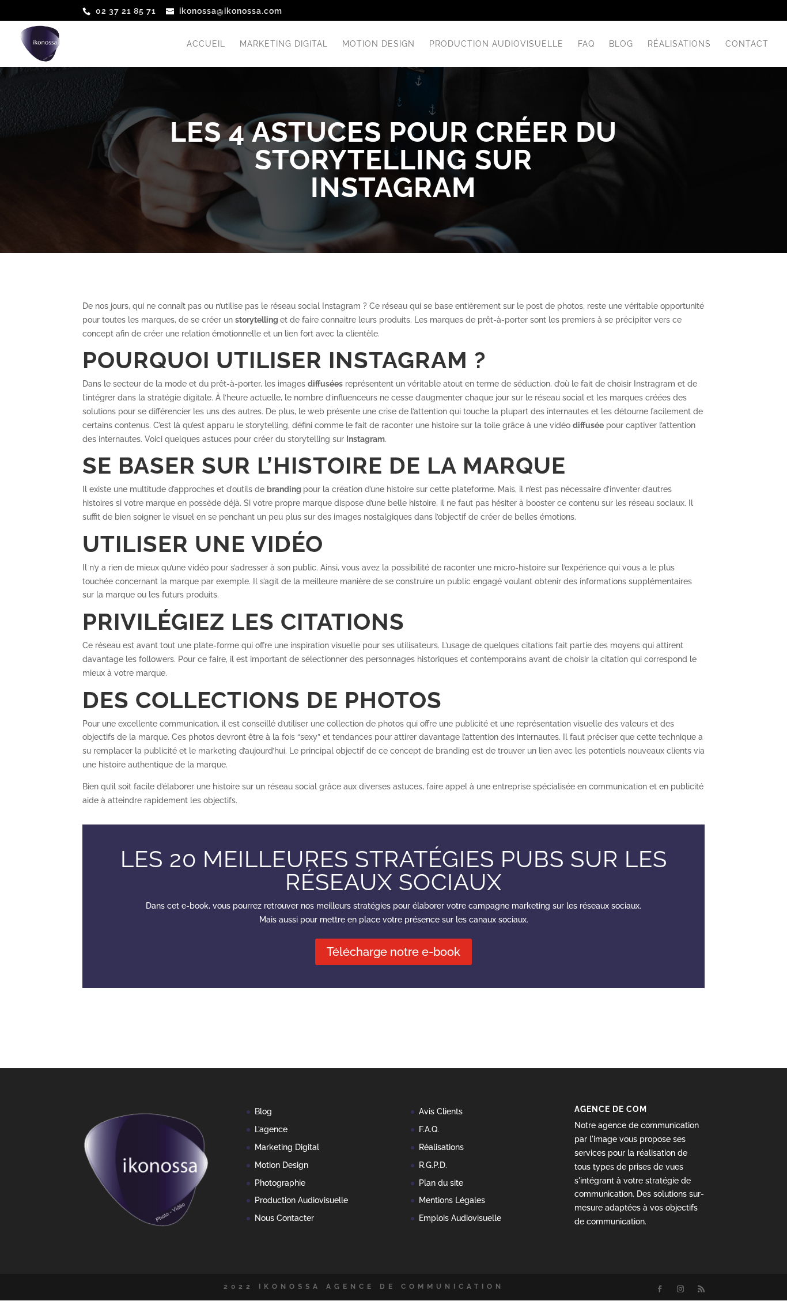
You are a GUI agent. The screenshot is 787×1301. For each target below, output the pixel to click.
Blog (621, 44)
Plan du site (441, 1182)
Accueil (206, 44)
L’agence (271, 1129)
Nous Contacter (284, 1218)
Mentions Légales (452, 1200)
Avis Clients (441, 1111)
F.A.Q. (429, 1129)
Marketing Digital (284, 44)
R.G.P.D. (433, 1165)
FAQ (586, 44)
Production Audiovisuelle (496, 44)
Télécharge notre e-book (393, 952)
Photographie (280, 1182)
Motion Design (378, 44)
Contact (747, 44)
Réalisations (679, 44)
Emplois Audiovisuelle (460, 1218)
